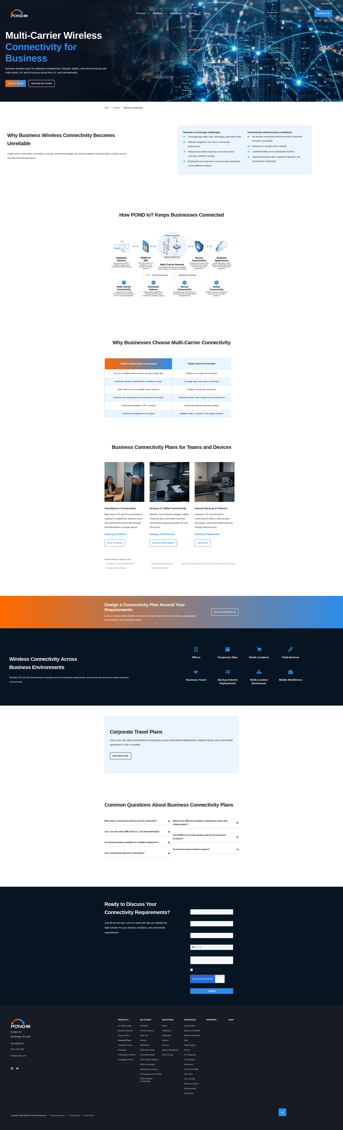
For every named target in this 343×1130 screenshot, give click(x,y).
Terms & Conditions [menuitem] (58, 1115)
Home (107, 108)
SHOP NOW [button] (202, 543)
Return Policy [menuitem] (89, 1115)
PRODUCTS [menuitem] (123, 1020)
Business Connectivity (133, 108)
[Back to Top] (282, 1112)
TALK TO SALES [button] (15, 83)
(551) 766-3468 (17, 1049)
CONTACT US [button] (323, 13)
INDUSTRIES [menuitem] (167, 1020)
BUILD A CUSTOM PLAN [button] (225, 612)
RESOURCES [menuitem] (190, 1020)
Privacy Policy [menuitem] (74, 1115)
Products (116, 108)
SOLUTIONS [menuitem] (145, 1020)
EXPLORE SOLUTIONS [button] (41, 83)
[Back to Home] (19, 13)
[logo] (21, 1023)
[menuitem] (326, 4)
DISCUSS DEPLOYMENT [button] (163, 543)
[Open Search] (309, 13)
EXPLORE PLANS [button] (120, 756)
